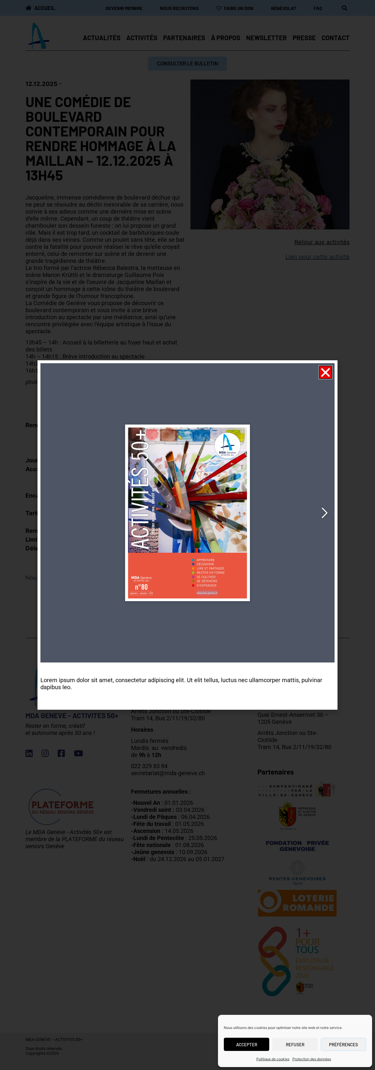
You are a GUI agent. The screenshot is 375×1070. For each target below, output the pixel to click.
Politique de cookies (272, 1059)
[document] (187, 535)
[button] (325, 372)
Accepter (246, 1044)
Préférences (343, 1044)
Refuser (295, 1044)
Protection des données (311, 1059)
